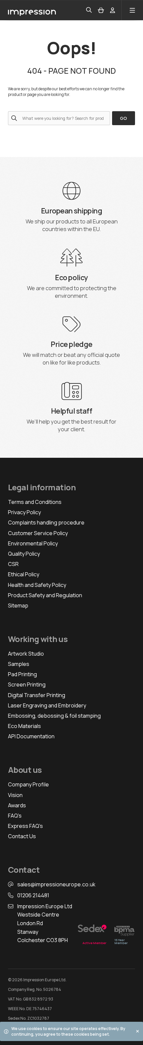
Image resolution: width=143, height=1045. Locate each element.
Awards (17, 805)
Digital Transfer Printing (36, 695)
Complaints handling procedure (46, 522)
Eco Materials (24, 726)
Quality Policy (24, 553)
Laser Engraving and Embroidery (47, 705)
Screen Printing (27, 684)
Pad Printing (22, 674)
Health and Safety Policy (37, 585)
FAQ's (15, 815)
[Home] (32, 10)
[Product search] (89, 10)
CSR (13, 564)
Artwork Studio (26, 653)
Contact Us (22, 836)
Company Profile (28, 784)
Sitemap (18, 605)
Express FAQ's (25, 826)
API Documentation (31, 736)
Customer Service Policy (38, 533)
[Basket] (101, 10)
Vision (15, 795)
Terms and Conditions (35, 502)
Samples (18, 664)
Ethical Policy (23, 574)
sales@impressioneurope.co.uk (56, 884)
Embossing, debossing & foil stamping (54, 715)
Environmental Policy (33, 543)
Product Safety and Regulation (45, 595)
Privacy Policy (24, 512)
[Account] (112, 10)
